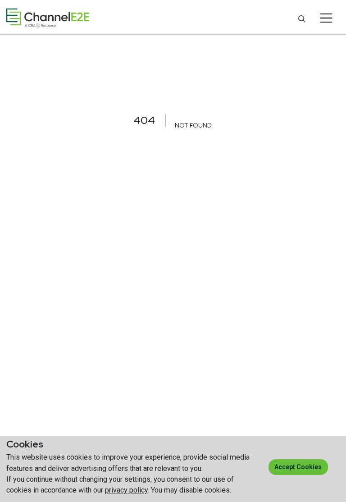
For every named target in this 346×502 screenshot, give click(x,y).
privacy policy (126, 490)
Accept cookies (298, 466)
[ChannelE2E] (47, 18)
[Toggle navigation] (326, 18)
